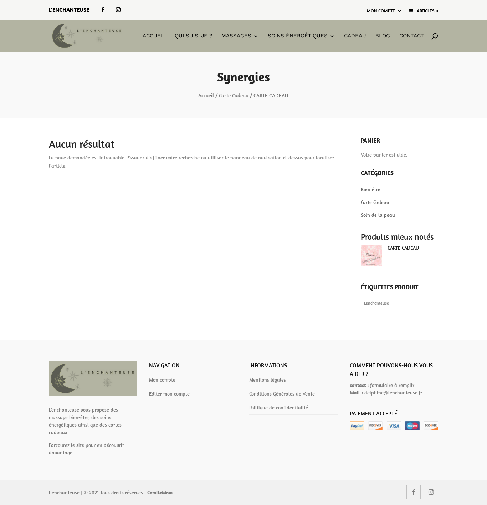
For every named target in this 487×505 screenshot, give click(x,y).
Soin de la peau (378, 215)
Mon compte (381, 11)
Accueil (154, 36)
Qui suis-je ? (193, 36)
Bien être (370, 189)
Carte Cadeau (233, 95)
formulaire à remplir (392, 385)
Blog (382, 36)
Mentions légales (267, 380)
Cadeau (355, 36)
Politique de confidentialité (278, 407)
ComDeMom (160, 492)
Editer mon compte (169, 394)
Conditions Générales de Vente (282, 394)
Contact (411, 36)
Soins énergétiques (298, 36)
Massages (236, 36)
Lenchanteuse (376, 303)
